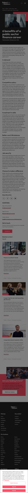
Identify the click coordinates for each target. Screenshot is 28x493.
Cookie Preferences (14, 483)
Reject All (14, 486)
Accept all (14, 490)
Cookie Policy (6, 480)
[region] (14, 481)
